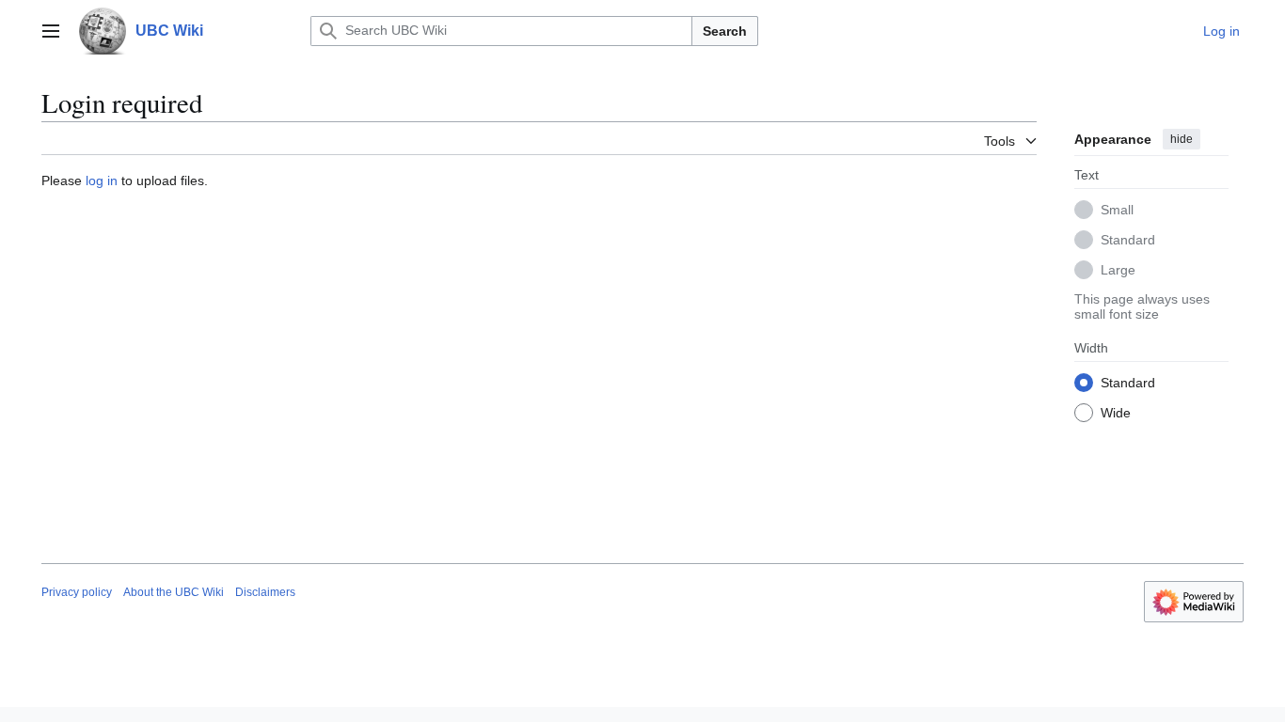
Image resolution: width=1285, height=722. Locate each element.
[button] (51, 31)
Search (725, 31)
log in (102, 180)
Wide (1116, 412)
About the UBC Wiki (173, 592)
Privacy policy (76, 592)
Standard (1128, 239)
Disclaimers (265, 592)
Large (1118, 269)
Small (1117, 209)
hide (1181, 139)
